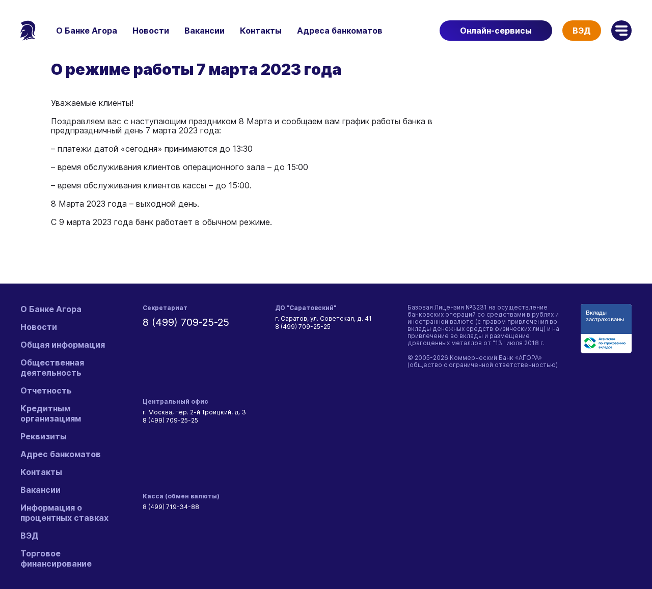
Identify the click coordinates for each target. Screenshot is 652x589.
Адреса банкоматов (340, 30)
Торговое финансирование (56, 558)
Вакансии (204, 30)
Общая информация (62, 345)
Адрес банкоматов (60, 454)
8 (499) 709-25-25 (186, 322)
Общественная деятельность (52, 367)
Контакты (261, 30)
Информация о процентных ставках (64, 512)
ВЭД (582, 30)
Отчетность (46, 390)
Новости (150, 30)
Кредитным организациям (50, 413)
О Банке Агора (86, 30)
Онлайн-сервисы (496, 30)
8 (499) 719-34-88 (171, 507)
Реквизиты (43, 436)
